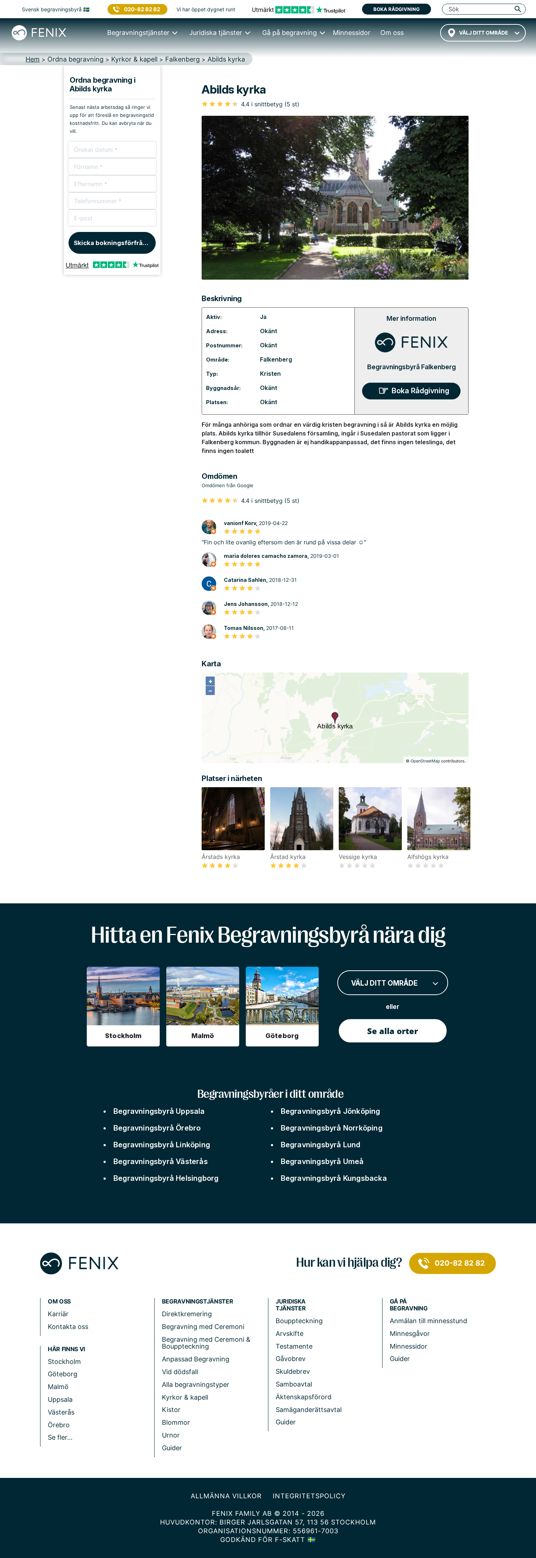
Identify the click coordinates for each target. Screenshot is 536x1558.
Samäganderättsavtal (309, 1409)
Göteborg (62, 1374)
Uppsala (60, 1399)
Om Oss (59, 1301)
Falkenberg (276, 359)
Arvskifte (289, 1333)
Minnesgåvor (410, 1333)
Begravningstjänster (197, 1301)
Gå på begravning (409, 1305)
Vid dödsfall (180, 1372)
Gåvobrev (291, 1358)
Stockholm (64, 1361)
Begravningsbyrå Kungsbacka (334, 1178)
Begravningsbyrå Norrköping (331, 1128)
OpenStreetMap (425, 761)
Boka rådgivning (396, 9)
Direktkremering (187, 1314)
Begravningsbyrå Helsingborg (165, 1178)
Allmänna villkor (226, 1496)
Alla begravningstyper (195, 1384)
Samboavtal (294, 1384)
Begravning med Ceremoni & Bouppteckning (206, 1343)
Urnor (171, 1435)
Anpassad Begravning (195, 1359)
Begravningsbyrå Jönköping (330, 1111)
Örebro (59, 1425)
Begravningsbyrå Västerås (160, 1161)
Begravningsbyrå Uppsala (159, 1111)
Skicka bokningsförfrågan (114, 242)
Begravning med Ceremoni (203, 1326)
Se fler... (60, 1437)
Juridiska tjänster (291, 1305)
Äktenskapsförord (303, 1397)
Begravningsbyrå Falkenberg (411, 367)
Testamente (294, 1346)
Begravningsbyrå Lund (321, 1144)
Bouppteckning (299, 1321)
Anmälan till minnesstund (428, 1321)
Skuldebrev (293, 1371)
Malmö (58, 1387)
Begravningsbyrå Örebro (157, 1128)
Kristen (270, 373)
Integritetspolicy (309, 1496)
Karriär (58, 1314)
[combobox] (483, 33)
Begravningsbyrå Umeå (322, 1161)
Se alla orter (392, 1031)
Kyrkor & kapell (185, 1397)
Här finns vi (66, 1349)
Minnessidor (408, 1346)
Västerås (61, 1412)
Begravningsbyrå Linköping (161, 1144)
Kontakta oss (68, 1326)
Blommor (176, 1422)
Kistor (171, 1409)
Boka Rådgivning (420, 390)
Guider (172, 1448)
